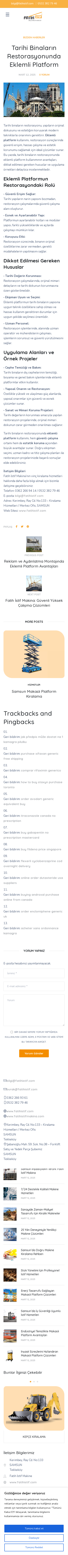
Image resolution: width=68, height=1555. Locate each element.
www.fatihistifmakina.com (25, 1116)
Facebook (16, 526)
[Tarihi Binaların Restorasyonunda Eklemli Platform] (34, 99)
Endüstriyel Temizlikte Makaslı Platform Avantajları (40, 1333)
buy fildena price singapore (41, 849)
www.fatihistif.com (32, 510)
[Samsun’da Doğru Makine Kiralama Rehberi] (10, 1254)
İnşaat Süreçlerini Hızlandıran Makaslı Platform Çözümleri (39, 1353)
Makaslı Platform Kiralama (34, 1436)
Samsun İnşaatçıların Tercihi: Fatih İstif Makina (42, 1171)
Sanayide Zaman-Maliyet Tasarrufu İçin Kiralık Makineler (40, 1211)
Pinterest (27, 526)
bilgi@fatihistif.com (22, 3)
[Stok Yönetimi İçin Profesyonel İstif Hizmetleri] (10, 1275)
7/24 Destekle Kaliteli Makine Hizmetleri (40, 1191)
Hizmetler (34, 684)
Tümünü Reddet (34, 1547)
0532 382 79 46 (47, 3)
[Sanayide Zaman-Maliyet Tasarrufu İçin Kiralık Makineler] (10, 1214)
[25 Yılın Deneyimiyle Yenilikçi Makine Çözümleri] (10, 1234)
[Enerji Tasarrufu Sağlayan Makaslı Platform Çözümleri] (10, 1295)
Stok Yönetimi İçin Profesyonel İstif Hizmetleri (40, 1272)
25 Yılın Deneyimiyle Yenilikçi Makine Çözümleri (38, 1231)
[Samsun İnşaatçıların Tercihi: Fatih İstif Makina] (10, 1173)
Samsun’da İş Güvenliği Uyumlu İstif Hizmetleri (41, 1313)
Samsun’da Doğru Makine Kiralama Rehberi (37, 1252)
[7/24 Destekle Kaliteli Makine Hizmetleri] (10, 1193)
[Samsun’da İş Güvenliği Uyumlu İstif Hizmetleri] (10, 1315)
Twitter (22, 526)
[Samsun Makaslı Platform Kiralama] (34, 654)
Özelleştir (34, 1538)
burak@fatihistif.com (21, 1089)
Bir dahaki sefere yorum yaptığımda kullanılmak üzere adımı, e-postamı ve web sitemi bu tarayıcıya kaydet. (34, 1037)
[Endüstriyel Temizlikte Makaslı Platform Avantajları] (10, 1335)
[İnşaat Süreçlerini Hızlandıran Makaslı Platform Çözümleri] (10, 1356)
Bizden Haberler (34, 37)
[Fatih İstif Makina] (33, 16)
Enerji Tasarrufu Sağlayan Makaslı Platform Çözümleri (38, 1292)
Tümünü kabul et (34, 1528)
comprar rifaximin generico (41, 770)
